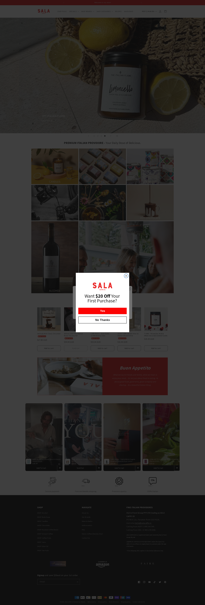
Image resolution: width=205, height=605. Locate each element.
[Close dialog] (126, 276)
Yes (102, 310)
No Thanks (102, 320)
